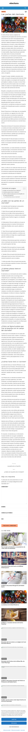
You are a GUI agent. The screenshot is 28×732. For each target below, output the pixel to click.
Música (3, 11)
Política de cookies (7, 730)
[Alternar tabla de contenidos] (23, 188)
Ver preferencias (14, 727)
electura (14, 3)
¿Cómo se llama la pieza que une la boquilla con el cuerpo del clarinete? (13, 194)
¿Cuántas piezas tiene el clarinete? (11, 192)
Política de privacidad (15, 730)
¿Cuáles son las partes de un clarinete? (12, 190)
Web (2, 519)
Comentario (4, 486)
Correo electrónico (6, 512)
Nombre (3, 506)
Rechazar (14, 723)
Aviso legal (22, 730)
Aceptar (14, 719)
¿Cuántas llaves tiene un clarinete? (12, 196)
